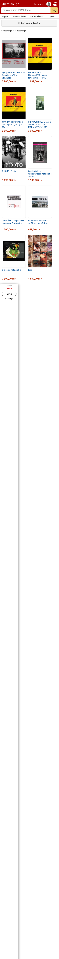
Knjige (5, 16)
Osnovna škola (19, 16)
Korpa (9, 294)
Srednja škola (36, 16)
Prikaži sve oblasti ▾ (29, 23)
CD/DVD (51, 16)
